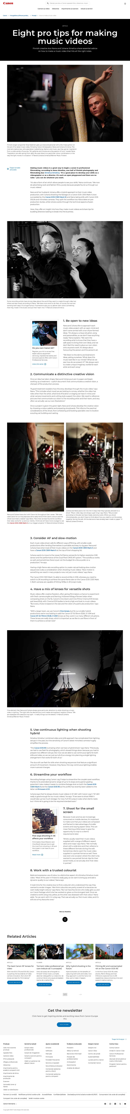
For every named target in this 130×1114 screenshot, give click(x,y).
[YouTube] (125, 1104)
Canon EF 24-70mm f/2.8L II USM (44, 616)
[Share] (65, 919)
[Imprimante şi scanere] (79, 9)
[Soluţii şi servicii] (93, 9)
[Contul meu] (125, 3)
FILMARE (39, 962)
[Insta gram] (110, 1104)
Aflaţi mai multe (15, 982)
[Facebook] (105, 1104)
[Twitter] (120, 1104)
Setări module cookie (36, 1098)
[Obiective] (60, 9)
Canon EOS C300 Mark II (83, 548)
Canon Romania (9, 1104)
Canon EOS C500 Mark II (19, 523)
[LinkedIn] (115, 1104)
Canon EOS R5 (40, 748)
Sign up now (64, 1024)
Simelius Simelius (52, 173)
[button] (50, 994)
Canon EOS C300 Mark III (55, 197)
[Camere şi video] (50, 9)
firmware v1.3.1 (44, 789)
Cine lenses (64, 611)
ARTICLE (65, 26)
